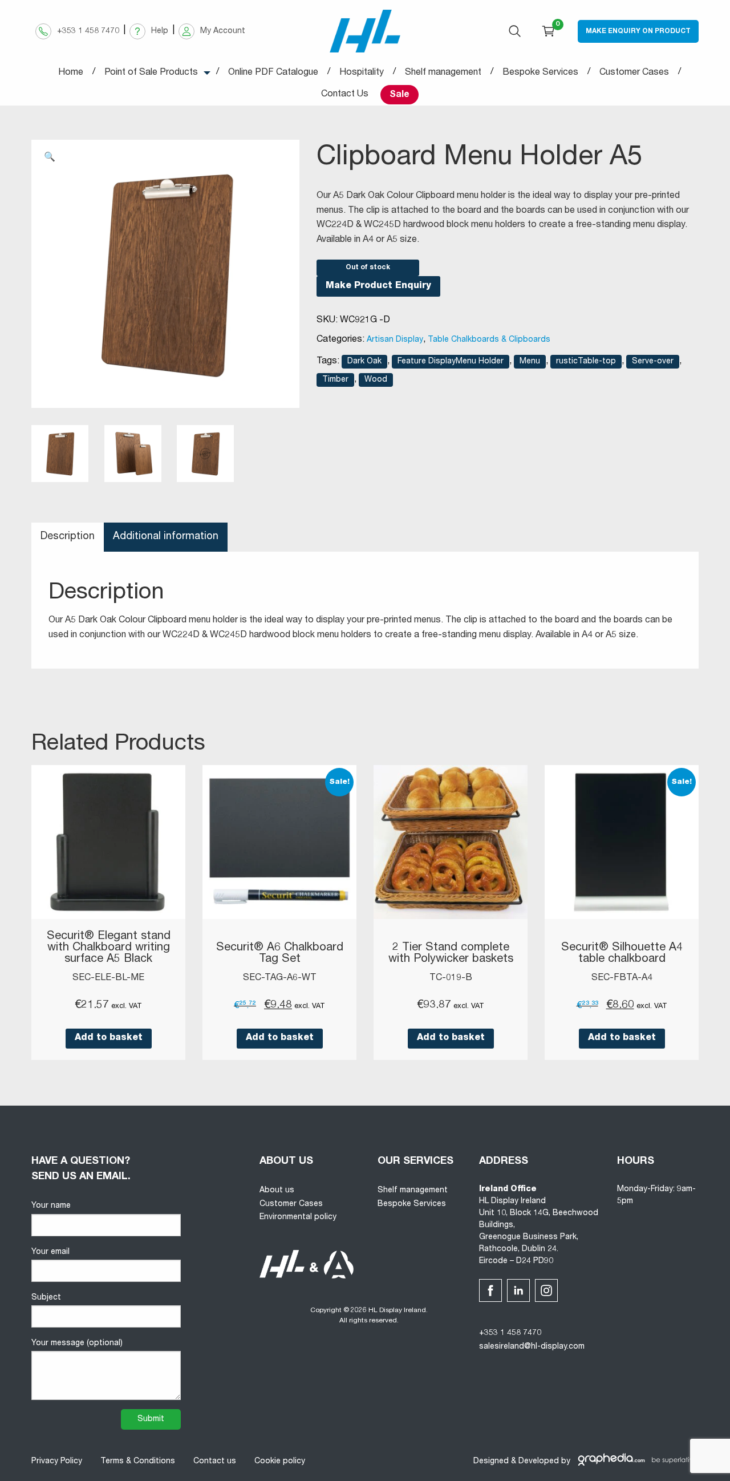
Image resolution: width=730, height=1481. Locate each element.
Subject (46, 1298)
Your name (51, 1206)
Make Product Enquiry (378, 286)
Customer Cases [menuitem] (634, 73)
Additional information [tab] (165, 537)
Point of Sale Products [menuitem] (151, 73)
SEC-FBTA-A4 (621, 978)
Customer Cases (291, 1204)
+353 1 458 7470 (510, 1333)
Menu (530, 362)
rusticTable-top (586, 362)
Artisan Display (395, 340)
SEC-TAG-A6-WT (280, 978)
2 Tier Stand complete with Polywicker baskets (450, 953)
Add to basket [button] (109, 1038)
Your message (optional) (77, 1344)
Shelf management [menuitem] (443, 73)
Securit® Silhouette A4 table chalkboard (622, 953)
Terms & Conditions (137, 1462)
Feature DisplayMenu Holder (451, 362)
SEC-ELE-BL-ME (108, 978)
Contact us (214, 1462)
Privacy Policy (56, 1462)
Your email (50, 1252)
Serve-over (653, 362)
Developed (538, 1462)
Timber (335, 380)
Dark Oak (364, 362)
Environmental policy (297, 1217)
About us (276, 1191)
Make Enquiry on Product (638, 31)
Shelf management (413, 1191)
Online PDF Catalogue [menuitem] (273, 73)
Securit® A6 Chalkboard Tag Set (279, 953)
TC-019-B (450, 978)
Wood (375, 380)
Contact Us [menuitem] (344, 94)
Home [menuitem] (70, 73)
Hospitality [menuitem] (361, 73)
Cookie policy (279, 1462)
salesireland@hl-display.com (532, 1347)
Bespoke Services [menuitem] (540, 73)
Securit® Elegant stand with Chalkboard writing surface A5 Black (109, 948)
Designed (491, 1462)
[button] (49, 158)
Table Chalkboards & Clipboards (489, 340)
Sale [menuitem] (399, 95)
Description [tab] (67, 537)
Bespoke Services (412, 1204)
